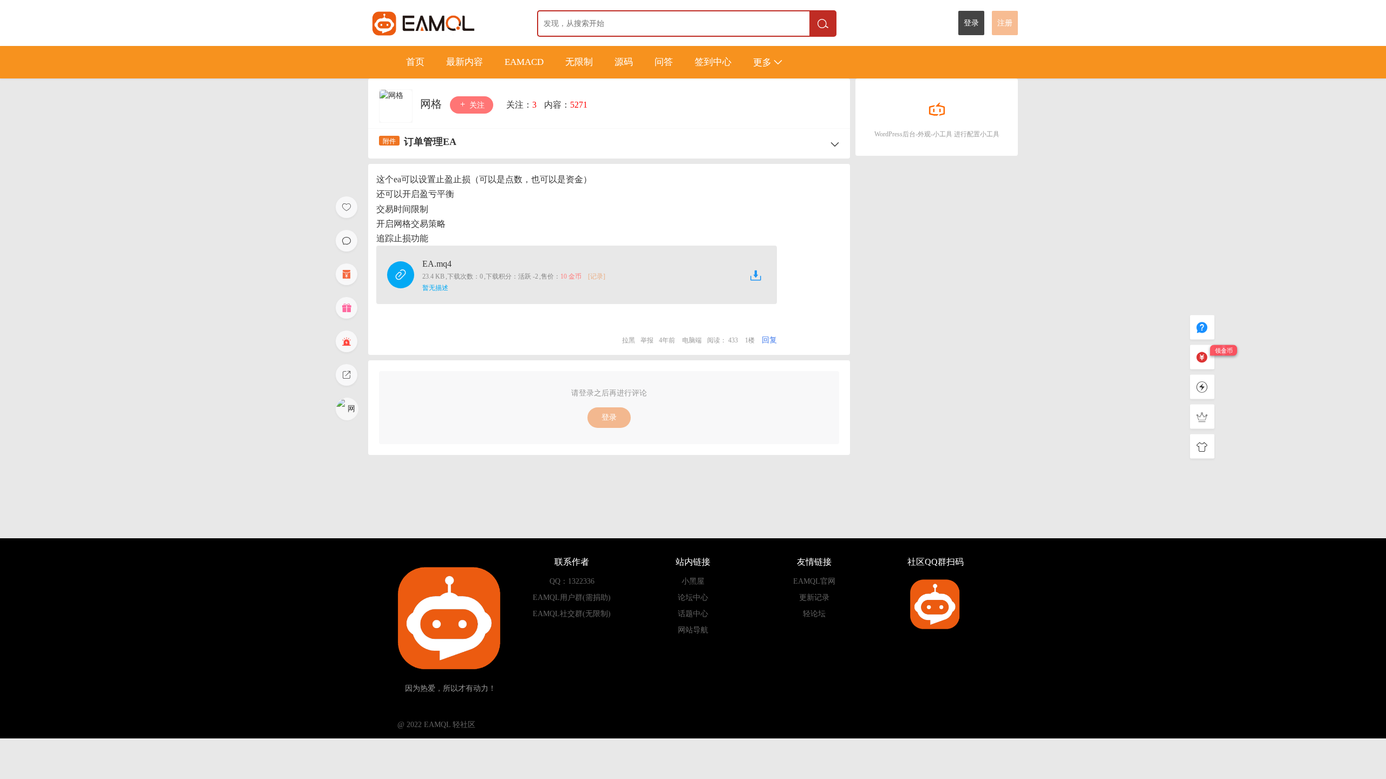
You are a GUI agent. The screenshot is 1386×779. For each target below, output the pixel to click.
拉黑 (628, 340)
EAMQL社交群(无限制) (572, 614)
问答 (664, 62)
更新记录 (814, 597)
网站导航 (693, 630)
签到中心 (713, 62)
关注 (476, 105)
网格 (432, 104)
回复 (769, 340)
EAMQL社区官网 (443, 23)
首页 (415, 62)
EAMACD (524, 62)
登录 (971, 23)
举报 (646, 340)
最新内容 (464, 62)
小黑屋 (693, 581)
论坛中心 (693, 597)
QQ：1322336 (572, 581)
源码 (623, 62)
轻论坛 (814, 614)
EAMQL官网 (814, 581)
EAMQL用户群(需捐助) (572, 597)
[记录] (596, 276)
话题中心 (693, 614)
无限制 (579, 62)
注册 (1004, 23)
